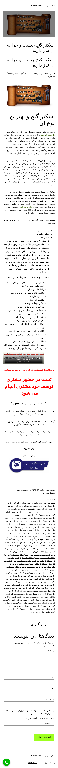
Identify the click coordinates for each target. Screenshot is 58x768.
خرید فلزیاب (16, 527)
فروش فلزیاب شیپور (39, 573)
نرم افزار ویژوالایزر (26, 207)
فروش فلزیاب (13, 557)
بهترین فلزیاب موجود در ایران (21, 518)
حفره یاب (21, 524)
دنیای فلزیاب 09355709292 (43, 5)
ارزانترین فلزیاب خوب (46, 509)
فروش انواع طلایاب (47, 551)
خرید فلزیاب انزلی (18, 530)
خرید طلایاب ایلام (29, 527)
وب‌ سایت (50, 699)
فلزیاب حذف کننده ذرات (21, 585)
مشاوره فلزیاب (15, 606)
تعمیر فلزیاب (31, 521)
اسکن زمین (31, 509)
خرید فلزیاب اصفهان (35, 530)
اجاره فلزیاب (18, 503)
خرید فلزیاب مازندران (14, 536)
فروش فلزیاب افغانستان (26, 560)
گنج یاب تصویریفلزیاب (25, 600)
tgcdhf (41, 503)
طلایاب (52, 548)
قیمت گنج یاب (15, 597)
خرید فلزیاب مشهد (47, 539)
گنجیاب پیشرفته (41, 603)
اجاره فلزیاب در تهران (17, 506)
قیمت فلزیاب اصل (29, 597)
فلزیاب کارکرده (48, 594)
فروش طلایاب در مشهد (29, 557)
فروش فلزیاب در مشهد (34, 566)
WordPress (32, 762)
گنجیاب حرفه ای (12, 603)
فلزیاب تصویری (12, 582)
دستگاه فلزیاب (21, 539)
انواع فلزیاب (16, 512)
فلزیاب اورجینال (26, 579)
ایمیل (51, 688)
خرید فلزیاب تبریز (37, 533)
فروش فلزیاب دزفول (15, 566)
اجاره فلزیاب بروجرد (35, 506)
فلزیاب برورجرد (12, 579)
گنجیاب (12, 600)
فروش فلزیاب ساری (30, 570)
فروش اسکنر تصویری (13, 548)
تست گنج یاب (42, 521)
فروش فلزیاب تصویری (24, 563)
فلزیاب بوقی (50, 582)
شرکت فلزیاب (28, 545)
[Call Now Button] (6, 762)
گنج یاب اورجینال (41, 600)
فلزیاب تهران (49, 585)
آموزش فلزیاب (31, 503)
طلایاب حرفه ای (29, 548)
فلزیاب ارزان (14, 576)
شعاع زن (17, 545)
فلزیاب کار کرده (15, 591)
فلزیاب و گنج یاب (48, 135)
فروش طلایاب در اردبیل (28, 551)
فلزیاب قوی (28, 591)
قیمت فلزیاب (43, 597)
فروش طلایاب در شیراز (19, 554)
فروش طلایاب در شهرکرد (40, 554)
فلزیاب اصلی (38, 579)
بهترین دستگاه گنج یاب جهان (37, 515)
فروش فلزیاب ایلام (42, 563)
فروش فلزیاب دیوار (47, 570)
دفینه (7, 542)
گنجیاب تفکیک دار (27, 603)
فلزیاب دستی (16, 588)
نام (52, 677)
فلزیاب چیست (37, 585)
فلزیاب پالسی (38, 582)
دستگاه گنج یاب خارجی (19, 542)
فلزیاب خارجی (28, 588)
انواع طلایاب (26, 512)
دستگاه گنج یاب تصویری (38, 542)
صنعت (10, 545)
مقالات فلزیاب (23, 490)
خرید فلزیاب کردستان (32, 536)
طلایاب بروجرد (42, 548)
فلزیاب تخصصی (25, 582)
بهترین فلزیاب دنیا (41, 518)
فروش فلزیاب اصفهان (46, 560)
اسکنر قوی (21, 509)
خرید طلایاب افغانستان (46, 527)
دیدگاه (51, 650)
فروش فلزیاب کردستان (20, 573)
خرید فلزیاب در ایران (20, 533)
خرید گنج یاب (33, 539)
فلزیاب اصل (50, 579)
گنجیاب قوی (37, 606)
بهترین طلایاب (19, 515)
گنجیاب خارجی (49, 606)
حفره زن (29, 524)
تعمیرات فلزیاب (19, 521)
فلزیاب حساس (41, 588)
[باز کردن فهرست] (4, 5)
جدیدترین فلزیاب (40, 524)
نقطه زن (36, 609)
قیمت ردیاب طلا (17, 594)
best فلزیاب (50, 503)
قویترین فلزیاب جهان (33, 594)
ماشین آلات (27, 606)
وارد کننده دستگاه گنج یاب (21, 609)
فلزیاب (23, 576)
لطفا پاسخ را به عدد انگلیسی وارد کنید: (39, 718)
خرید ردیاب (11, 524)
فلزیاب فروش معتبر (42, 591)
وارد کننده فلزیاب (37, 612)
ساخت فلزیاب (40, 545)
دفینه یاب (51, 545)
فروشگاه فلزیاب (34, 576)
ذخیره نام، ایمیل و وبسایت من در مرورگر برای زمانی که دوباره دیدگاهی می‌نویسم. (28, 712)
